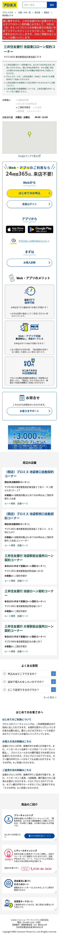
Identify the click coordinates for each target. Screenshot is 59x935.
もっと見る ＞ (50, 697)
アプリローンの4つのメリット (32, 240)
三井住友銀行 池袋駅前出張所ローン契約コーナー (29, 557)
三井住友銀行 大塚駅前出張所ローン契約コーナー (29, 628)
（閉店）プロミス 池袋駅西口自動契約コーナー (29, 516)
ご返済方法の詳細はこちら (16, 770)
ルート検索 (10, 503)
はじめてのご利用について (16, 719)
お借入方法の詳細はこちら (16, 741)
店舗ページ (22, 503)
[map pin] (29, 135)
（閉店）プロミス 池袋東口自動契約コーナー (29, 474)
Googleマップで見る (28, 155)
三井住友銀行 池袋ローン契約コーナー (29, 593)
